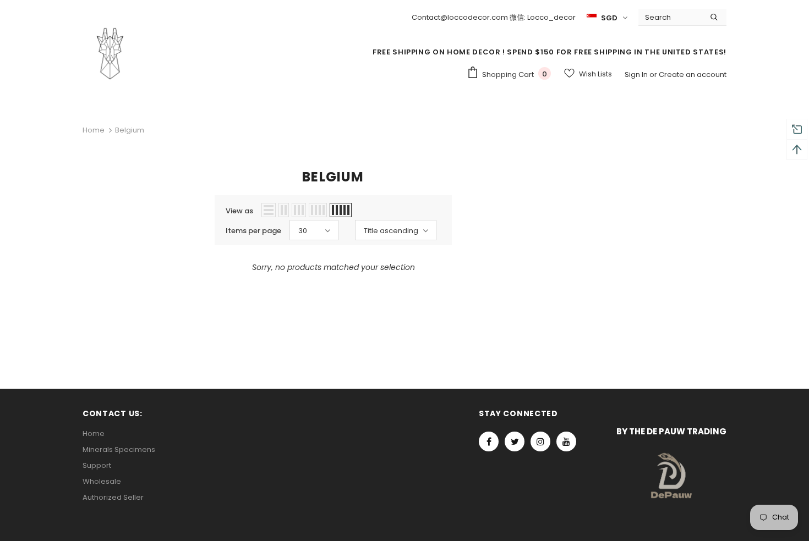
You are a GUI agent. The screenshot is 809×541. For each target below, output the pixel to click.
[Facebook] (489, 441)
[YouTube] (566, 441)
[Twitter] (514, 441)
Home (94, 130)
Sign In (637, 74)
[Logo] (110, 53)
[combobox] (670, 17)
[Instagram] (540, 441)
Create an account (692, 74)
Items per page (253, 230)
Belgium (129, 130)
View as (239, 211)
